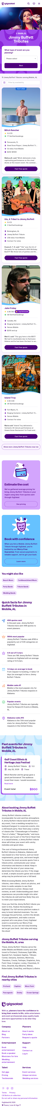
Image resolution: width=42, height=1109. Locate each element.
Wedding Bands (9, 593)
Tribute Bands (22, 587)
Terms (4, 1093)
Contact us (27, 1050)
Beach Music (8, 580)
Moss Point (29, 986)
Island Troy (10, 398)
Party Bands (8, 587)
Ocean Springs (33, 993)
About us (6, 1031)
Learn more (21, 561)
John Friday (10, 308)
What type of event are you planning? (16, 51)
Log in (25, 1054)
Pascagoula (8, 993)
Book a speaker (9, 1053)
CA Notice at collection (11, 1095)
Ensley (19, 993)
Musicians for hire (10, 1056)
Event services (29, 1072)
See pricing (21, 504)
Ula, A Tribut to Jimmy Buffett (19, 219)
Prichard (6, 986)
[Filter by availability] (23, 82)
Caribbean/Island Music (27, 580)
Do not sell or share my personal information (20, 1098)
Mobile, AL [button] (22, 33)
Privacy (12, 1093)
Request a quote (29, 1037)
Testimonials (7, 1078)
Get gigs (5, 1072)
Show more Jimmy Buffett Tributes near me (21, 447)
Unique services (29, 1075)
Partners (6, 1037)
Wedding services (30, 1078)
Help (24, 1047)
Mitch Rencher (11, 130)
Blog (4, 1034)
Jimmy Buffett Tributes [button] (21, 39)
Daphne (17, 986)
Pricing (5, 1075)
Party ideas (27, 1034)
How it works (28, 1031)
